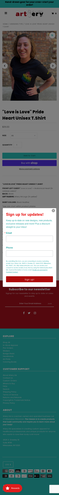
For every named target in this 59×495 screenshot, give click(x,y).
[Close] (53, 210)
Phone (9, 248)
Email (9, 233)
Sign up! (29, 279)
